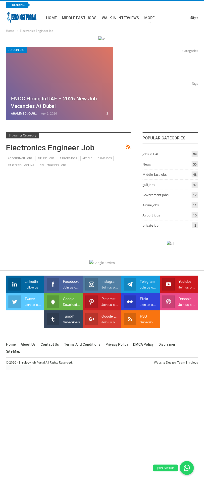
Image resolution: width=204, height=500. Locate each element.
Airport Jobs (68, 158)
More (149, 18)
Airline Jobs (46, 158)
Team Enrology (187, 362)
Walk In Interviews (120, 18)
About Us (28, 344)
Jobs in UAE (16, 50)
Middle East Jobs (79, 18)
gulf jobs (149, 184)
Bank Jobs (105, 158)
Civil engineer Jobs (53, 165)
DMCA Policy (143, 344)
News (147, 164)
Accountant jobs (20, 158)
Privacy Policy (116, 344)
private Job (150, 225)
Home (51, 18)
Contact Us (50, 344)
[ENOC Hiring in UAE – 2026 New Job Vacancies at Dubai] (59, 83)
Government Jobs (155, 195)
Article (87, 158)
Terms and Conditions (82, 344)
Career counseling (21, 165)
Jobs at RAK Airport (56, 5)
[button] (187, 468)
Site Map (13, 351)
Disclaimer (167, 344)
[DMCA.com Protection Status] (18, 367)
